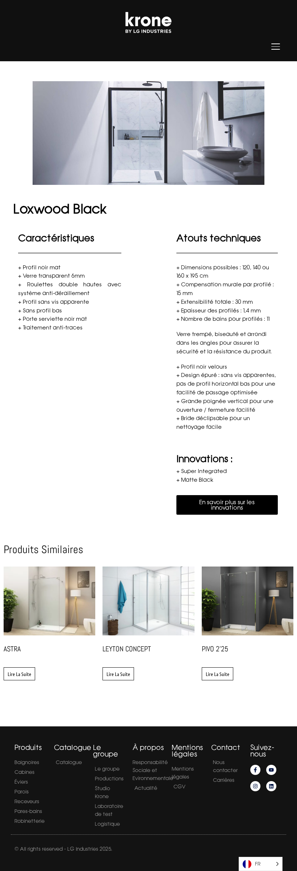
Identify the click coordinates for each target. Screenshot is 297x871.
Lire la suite (19, 674)
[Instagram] (255, 786)
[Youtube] (271, 770)
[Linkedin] (271, 786)
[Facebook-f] (255, 770)
